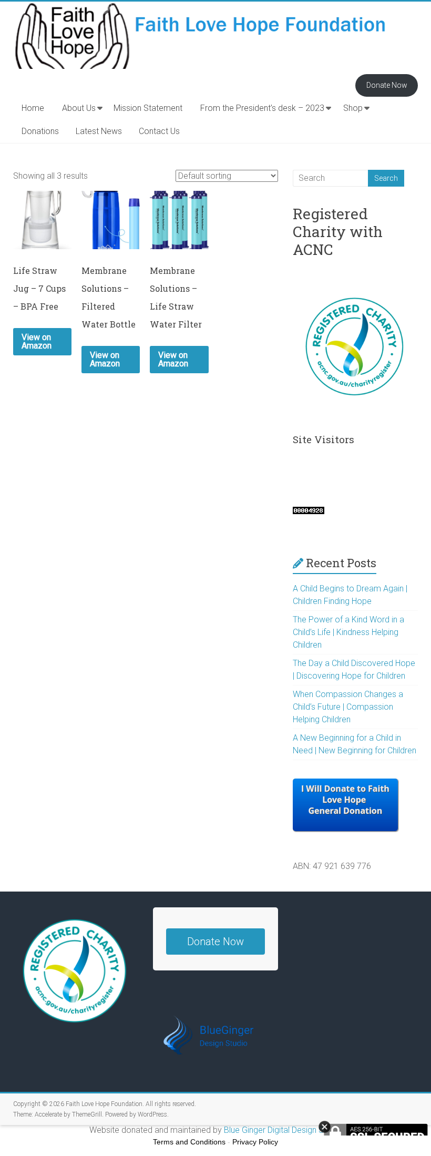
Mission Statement (148, 108)
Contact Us (159, 131)
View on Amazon (37, 341)
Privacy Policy (255, 1142)
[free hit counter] (308, 512)
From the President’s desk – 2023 (262, 108)
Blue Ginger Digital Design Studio (283, 1130)
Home (33, 108)
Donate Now (386, 85)
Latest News (99, 131)
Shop (353, 108)
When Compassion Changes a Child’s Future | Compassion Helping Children (348, 706)
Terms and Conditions (189, 1142)
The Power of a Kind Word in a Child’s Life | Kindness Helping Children (348, 632)
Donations (40, 131)
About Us (79, 108)
